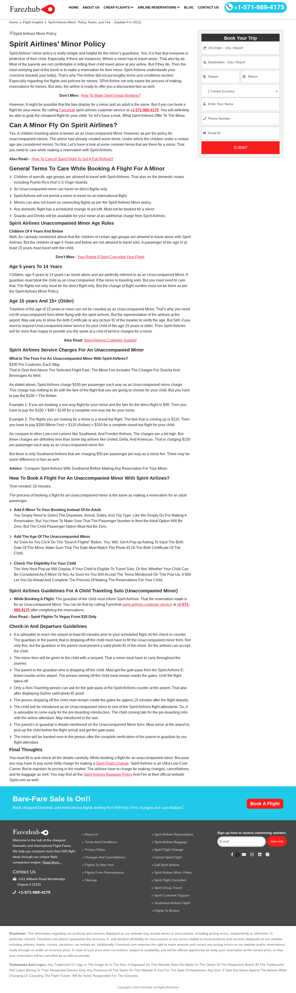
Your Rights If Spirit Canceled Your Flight (110, 257)
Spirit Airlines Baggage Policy (107, 774)
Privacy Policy (95, 849)
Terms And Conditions (101, 842)
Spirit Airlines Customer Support (110, 340)
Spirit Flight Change (112, 763)
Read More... (52, 862)
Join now (276, 841)
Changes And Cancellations (105, 857)
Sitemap (91, 880)
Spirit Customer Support (171, 895)
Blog (189, 7)
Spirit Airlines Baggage (170, 842)
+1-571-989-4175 (259, 7)
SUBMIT (241, 148)
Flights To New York (99, 865)
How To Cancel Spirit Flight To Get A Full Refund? (72, 159)
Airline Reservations (157, 7)
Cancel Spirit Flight (168, 857)
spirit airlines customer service (147, 604)
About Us (91, 7)
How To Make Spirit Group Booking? (111, 95)
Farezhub (67, 110)
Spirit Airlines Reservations (173, 834)
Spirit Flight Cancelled (170, 880)
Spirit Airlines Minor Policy (173, 872)
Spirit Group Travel (168, 888)
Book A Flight (265, 803)
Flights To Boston (166, 910)
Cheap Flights (117, 7)
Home (73, 7)
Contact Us (208, 7)
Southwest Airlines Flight (172, 903)
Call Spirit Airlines (166, 865)
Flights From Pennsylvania (104, 872)
